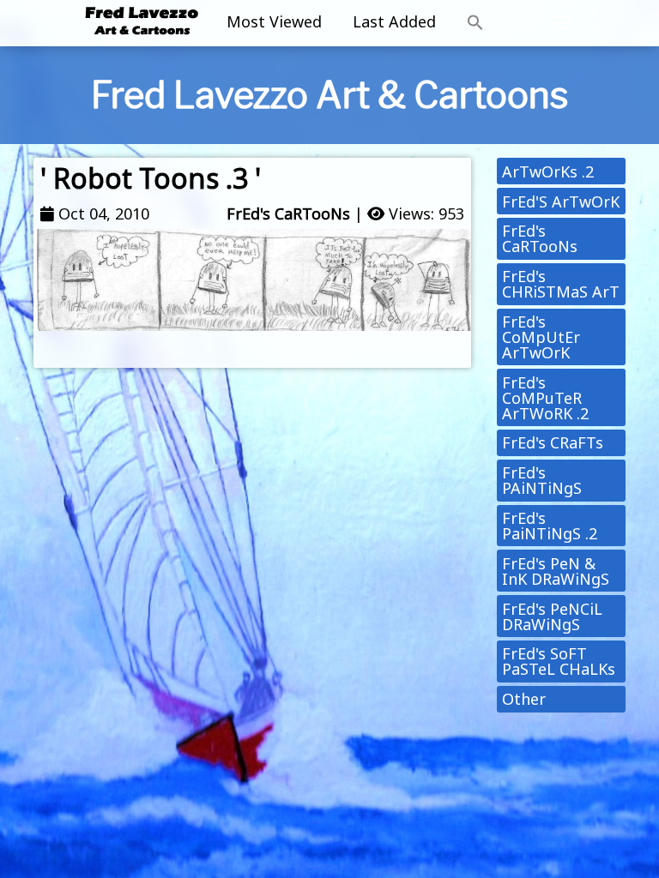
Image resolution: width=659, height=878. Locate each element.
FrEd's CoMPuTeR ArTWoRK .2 (545, 398)
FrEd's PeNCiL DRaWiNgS (552, 616)
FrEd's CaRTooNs (288, 213)
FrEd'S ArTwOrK (561, 201)
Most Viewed (274, 21)
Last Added (394, 21)
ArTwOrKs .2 (548, 171)
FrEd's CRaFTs (552, 442)
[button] (475, 23)
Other (524, 699)
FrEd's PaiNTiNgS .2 (549, 526)
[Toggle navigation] (562, 23)
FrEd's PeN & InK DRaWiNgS (555, 571)
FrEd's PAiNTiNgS (542, 480)
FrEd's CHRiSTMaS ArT (561, 284)
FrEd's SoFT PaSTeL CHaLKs (558, 661)
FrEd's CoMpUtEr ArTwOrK (541, 337)
